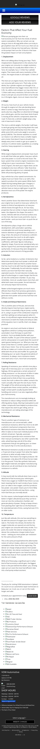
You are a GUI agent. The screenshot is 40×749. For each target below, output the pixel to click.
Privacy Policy (34, 730)
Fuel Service (10, 603)
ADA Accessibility (16, 730)
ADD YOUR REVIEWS (20, 22)
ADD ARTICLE (18, 734)
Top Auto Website (32, 727)
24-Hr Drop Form (6, 730)
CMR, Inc (18, 727)
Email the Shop (11, 686)
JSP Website (24, 727)
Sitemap (21, 731)
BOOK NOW (32, 596)
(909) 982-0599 (14, 599)
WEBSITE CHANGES (20, 722)
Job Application (25, 730)
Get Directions (5, 680)
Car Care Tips (20, 603)
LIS (24, 734)
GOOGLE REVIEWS (20, 17)
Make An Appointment (8, 701)
